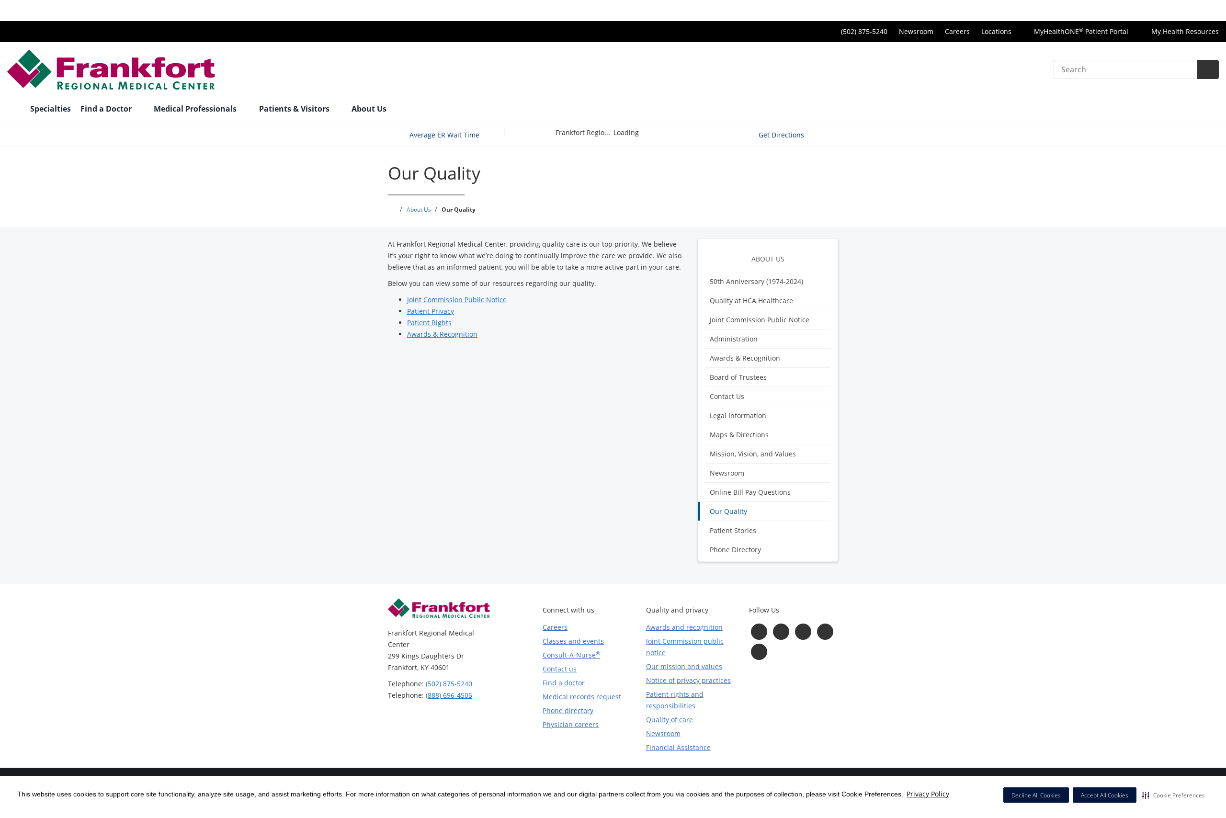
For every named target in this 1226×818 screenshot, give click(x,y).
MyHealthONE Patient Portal (1080, 31)
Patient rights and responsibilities (675, 700)
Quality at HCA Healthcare (751, 300)
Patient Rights (429, 322)
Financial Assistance (678, 747)
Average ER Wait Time (444, 134)
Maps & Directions (739, 434)
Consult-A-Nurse (571, 654)
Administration (734, 338)
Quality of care (669, 719)
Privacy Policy (928, 793)
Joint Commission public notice (685, 646)
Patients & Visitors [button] (295, 108)
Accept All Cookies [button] (1104, 795)
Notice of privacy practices (688, 680)
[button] (1173, 795)
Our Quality (728, 511)
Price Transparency (1188, 10)
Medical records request (582, 696)
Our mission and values (684, 666)
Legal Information (738, 415)
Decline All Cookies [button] (1036, 795)
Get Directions (782, 134)
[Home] (14, 110)
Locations (996, 31)
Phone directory (568, 710)
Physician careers (571, 724)
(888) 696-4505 (449, 695)
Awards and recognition (684, 627)
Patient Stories (733, 530)
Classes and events (573, 641)
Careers (957, 31)
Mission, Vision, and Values (753, 453)
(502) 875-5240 (449, 683)
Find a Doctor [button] (107, 108)
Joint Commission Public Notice (759, 319)
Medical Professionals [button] (196, 108)
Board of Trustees (738, 377)
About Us (767, 258)
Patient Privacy (430, 311)
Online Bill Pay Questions (750, 492)
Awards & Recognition (745, 358)
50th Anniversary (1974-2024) (756, 281)
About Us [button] (370, 108)
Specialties (50, 108)
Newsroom (916, 31)
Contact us (560, 668)
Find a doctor (564, 682)
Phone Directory (735, 549)
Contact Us (727, 396)
